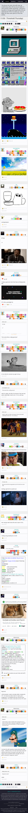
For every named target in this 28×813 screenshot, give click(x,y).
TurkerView (20, 1)
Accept (13, 647)
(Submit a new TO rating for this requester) (12, 574)
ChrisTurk (16, 272)
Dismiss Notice (26, 5)
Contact (4, 650)
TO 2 (3, 654)
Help (16, 807)
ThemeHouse (21, 803)
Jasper (16, 216)
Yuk (16, 184)
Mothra (16, 231)
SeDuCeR (16, 529)
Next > (19, 23)
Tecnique (16, 443)
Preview (8, 647)
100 (16, 23)
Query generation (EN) (10, 646)
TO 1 (3, 652)
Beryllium (12, 807)
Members (13, 1)
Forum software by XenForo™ (14, 802)
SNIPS (9, 649)
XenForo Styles (18, 805)
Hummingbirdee (16, 148)
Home (2, 1)
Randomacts (16, 514)
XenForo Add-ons (11, 805)
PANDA (4, 559)
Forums (7, 1)
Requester (18, 647)
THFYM (16, 545)
